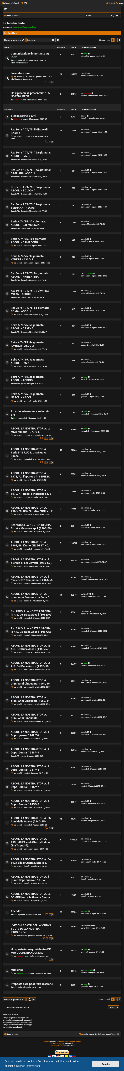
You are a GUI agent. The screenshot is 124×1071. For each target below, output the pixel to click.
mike (85, 73)
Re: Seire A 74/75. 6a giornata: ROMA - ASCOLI (30, 309)
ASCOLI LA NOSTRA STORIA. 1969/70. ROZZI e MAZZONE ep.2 (32, 509)
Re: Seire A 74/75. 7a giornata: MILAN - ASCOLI (30, 292)
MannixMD (69, 1044)
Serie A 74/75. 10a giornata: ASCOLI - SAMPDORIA (28, 240)
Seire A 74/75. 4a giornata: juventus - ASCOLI (27, 344)
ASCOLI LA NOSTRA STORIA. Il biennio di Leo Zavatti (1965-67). (31, 561)
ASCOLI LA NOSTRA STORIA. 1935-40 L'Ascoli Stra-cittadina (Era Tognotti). (30, 842)
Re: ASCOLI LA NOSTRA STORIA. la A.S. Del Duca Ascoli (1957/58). (32, 630)
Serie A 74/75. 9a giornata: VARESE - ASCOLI (27, 257)
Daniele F (20, 76)
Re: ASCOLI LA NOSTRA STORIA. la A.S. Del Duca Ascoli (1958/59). (32, 612)
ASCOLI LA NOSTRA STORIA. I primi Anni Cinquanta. (29, 716)
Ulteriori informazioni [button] (28, 1066)
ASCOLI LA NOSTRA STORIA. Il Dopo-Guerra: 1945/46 (30, 802)
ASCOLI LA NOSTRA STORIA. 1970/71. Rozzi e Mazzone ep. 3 (31, 492)
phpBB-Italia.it (69, 1046)
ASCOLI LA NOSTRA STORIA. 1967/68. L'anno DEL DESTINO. (30, 543)
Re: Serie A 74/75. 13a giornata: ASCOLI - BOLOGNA (31, 188)
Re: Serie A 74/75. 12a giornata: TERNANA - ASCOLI (31, 205)
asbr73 (19, 136)
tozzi (15, 60)
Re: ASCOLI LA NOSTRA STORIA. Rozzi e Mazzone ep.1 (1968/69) (31, 526)
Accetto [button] (106, 1064)
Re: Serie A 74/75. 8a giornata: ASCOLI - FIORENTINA (30, 274)
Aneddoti (16, 911)
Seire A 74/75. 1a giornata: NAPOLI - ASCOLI (27, 395)
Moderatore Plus (29, 27)
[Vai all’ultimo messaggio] (89, 53)
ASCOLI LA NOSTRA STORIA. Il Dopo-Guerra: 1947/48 (30, 768)
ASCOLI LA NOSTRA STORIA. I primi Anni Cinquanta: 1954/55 (30, 681)
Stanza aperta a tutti (23, 115)
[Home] (62, 9)
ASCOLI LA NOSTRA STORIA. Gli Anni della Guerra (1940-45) (31, 819)
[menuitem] (24, 3)
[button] (119, 40)
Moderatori (17, 27)
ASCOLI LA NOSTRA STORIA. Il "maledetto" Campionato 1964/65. (32, 578)
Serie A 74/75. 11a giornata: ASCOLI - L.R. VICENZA (28, 223)
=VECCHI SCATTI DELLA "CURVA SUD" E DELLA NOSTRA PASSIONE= (31, 929)
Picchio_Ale (88, 273)
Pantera (16, 99)
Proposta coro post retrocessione (32, 983)
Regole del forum (11, 33)
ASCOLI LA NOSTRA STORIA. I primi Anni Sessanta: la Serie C (30, 595)
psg (84, 116)
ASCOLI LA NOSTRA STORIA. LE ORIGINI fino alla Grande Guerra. (31, 895)
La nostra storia (20, 73)
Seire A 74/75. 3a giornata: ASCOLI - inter (27, 361)
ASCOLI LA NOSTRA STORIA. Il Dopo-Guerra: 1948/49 (30, 750)
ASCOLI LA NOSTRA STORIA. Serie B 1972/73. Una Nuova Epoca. (29, 452)
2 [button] (116, 40)
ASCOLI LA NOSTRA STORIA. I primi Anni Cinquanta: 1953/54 (30, 699)
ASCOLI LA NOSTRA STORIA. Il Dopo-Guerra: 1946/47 (30, 785)
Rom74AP (87, 594)
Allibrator (87, 93)
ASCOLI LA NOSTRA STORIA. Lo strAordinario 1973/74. (31, 430)
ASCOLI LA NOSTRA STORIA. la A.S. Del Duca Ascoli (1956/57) (30, 647)
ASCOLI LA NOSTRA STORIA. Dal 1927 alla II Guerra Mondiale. (31, 860)
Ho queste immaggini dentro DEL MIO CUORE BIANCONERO (31, 951)
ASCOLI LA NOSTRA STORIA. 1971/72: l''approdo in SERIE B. (30, 474)
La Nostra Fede (14, 23)
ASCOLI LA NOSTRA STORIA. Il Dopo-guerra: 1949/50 (30, 733)
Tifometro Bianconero (19, 62)
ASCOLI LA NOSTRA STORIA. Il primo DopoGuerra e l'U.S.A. (30, 878)
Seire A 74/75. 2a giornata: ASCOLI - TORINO (27, 378)
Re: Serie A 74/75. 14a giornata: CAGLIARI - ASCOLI (31, 171)
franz (15, 914)
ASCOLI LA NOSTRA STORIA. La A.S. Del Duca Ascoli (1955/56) (30, 664)
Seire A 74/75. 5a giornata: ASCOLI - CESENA (27, 326)
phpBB (52, 1041)
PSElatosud (21, 935)
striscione (17, 970)
